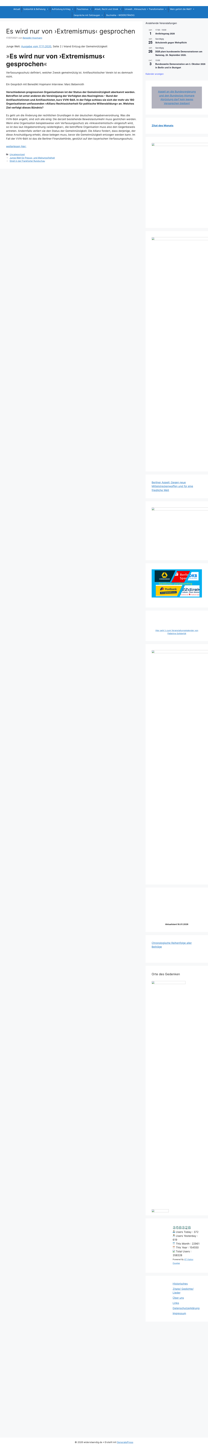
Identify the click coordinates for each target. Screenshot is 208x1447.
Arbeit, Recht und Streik (106, 9)
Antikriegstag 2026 (165, 33)
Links (176, 1303)
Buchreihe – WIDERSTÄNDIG (120, 15)
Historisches (180, 1283)
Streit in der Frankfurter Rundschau (27, 161)
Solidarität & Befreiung (34, 9)
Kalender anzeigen (155, 73)
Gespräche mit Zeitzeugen (87, 15)
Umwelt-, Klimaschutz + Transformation (144, 9)
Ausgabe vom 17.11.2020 (36, 46)
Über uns (178, 1297)
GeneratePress (125, 1442)
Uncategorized (17, 154)
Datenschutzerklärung (186, 1308)
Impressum (179, 1313)
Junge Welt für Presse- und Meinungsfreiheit (32, 157)
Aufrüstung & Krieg (61, 9)
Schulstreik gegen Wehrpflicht (171, 42)
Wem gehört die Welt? (181, 9)
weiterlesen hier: (16, 146)
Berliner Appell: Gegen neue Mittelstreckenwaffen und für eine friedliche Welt (172, 486)
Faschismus (82, 9)
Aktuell (16, 9)
